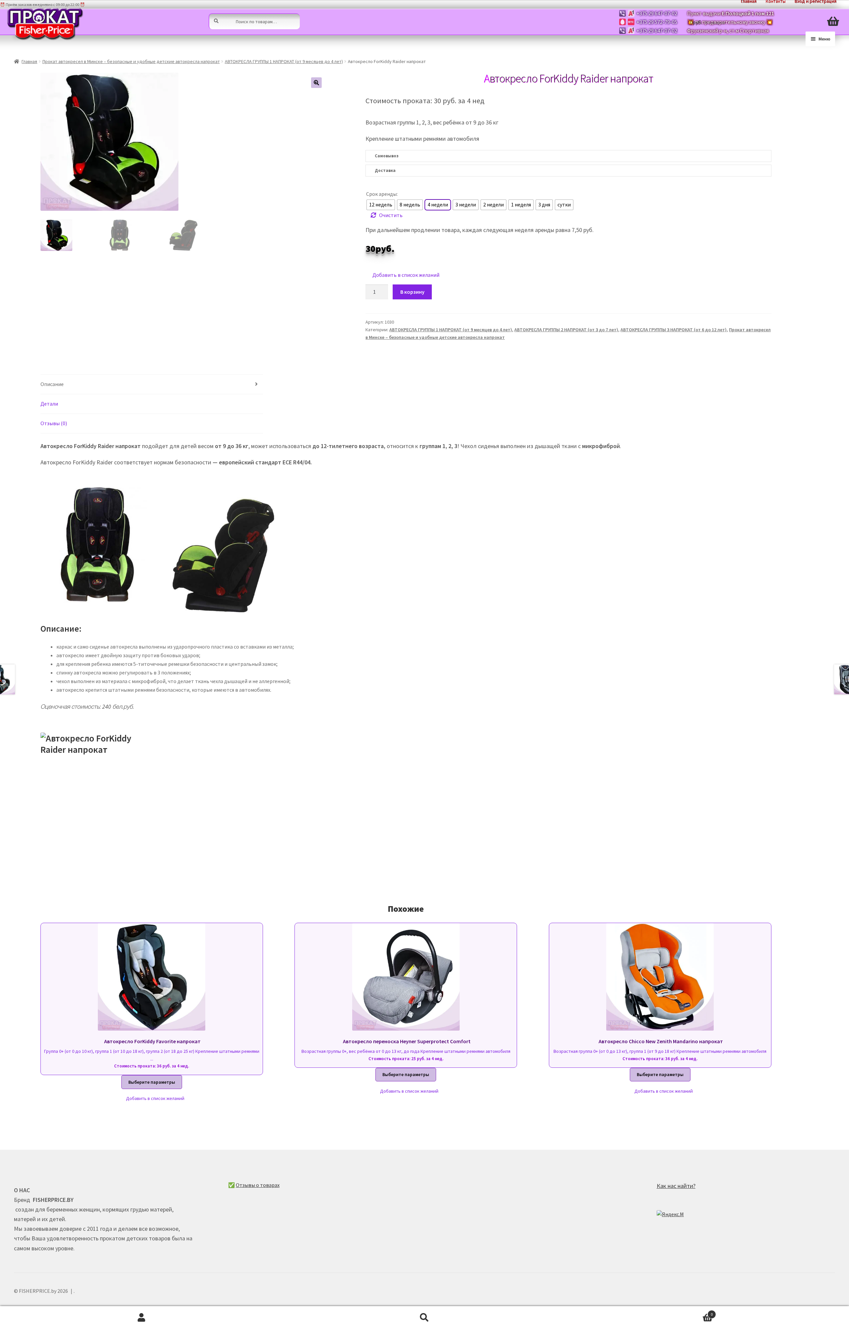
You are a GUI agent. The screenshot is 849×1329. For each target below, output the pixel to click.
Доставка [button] (385, 170)
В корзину (412, 291)
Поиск (424, 1317)
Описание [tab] (52, 384)
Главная (29, 61)
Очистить (391, 215)
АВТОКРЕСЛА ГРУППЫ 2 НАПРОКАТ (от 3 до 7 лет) (566, 330)
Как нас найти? (676, 1186)
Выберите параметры (151, 1082)
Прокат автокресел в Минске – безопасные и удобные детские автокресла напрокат (131, 61)
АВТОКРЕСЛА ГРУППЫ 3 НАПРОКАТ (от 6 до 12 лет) (673, 330)
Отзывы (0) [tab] (53, 423)
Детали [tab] (49, 403)
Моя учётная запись (141, 1317)
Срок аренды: (382, 194)
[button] (316, 82)
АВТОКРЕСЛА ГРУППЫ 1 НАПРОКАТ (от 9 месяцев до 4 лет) (284, 61)
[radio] (381, 205)
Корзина (639, 1312)
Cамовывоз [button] (386, 156)
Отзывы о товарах (258, 1185)
